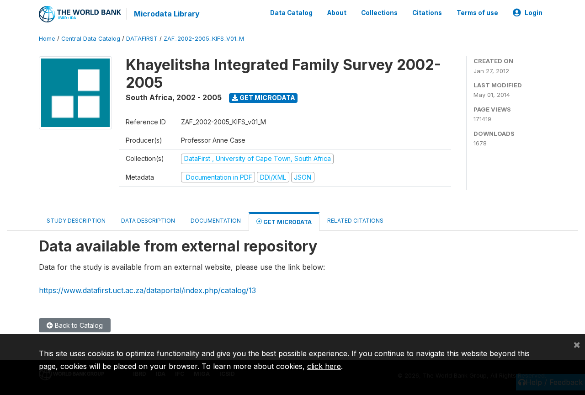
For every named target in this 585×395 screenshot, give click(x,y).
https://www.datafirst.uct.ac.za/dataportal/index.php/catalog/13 (147, 290)
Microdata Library (167, 13)
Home (47, 38)
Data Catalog (291, 12)
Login (533, 12)
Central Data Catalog (90, 38)
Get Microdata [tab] (287, 222)
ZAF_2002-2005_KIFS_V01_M (204, 38)
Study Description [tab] (76, 220)
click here (324, 366)
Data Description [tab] (148, 220)
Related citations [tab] (355, 220)
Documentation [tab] (216, 220)
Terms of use (477, 12)
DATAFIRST (142, 38)
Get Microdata (266, 97)
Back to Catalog (78, 325)
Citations (427, 12)
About (336, 12)
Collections (379, 12)
